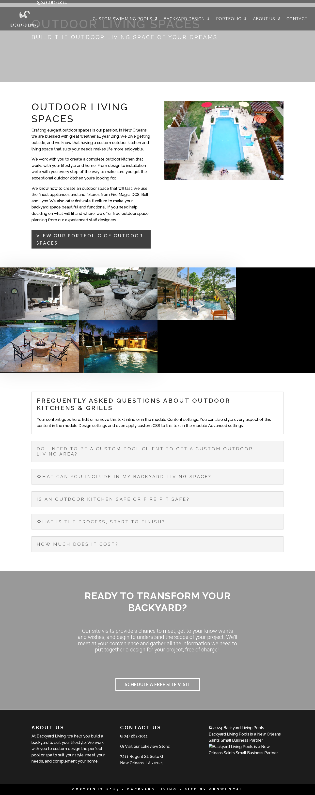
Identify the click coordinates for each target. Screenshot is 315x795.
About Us (264, 19)
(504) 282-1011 (52, 2)
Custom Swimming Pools (122, 19)
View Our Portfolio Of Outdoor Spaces (89, 239)
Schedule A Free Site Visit (157, 684)
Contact (297, 19)
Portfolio (229, 19)
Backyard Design (184, 19)
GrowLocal (226, 789)
